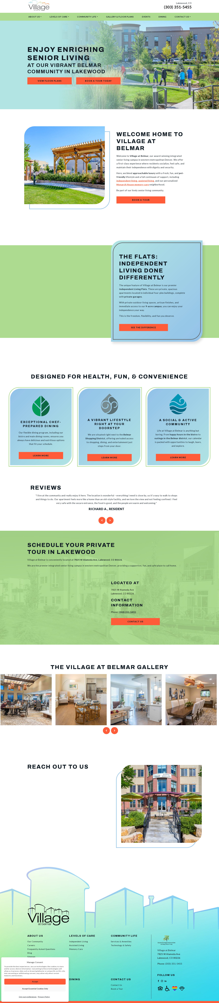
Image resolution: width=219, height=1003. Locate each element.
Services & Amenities (121, 941)
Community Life (86, 16)
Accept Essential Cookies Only (35, 989)
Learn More (41, 455)
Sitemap (31, 956)
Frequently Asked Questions (41, 949)
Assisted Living (76, 945)
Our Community (35, 941)
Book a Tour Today (98, 81)
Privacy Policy (44, 997)
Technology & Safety (121, 945)
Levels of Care (58, 16)
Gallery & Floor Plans (120, 16)
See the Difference (143, 327)
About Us (34, 16)
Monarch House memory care (132, 184)
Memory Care (76, 949)
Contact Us (182, 16)
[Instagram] (162, 980)
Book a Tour (141, 200)
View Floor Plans (50, 81)
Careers (31, 945)
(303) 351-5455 (178, 7)
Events (146, 16)
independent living (126, 180)
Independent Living (78, 941)
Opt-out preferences (28, 997)
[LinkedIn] (166, 980)
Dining (162, 16)
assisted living (146, 180)
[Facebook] (158, 980)
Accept (35, 981)
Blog (29, 953)
